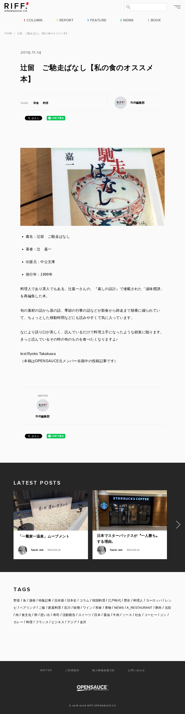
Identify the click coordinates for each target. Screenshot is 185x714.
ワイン (87, 607)
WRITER (46, 670)
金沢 (83, 622)
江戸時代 (114, 600)
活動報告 (68, 615)
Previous (7, 524)
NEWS (128, 20)
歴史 (127, 600)
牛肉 (116, 615)
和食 (36, 103)
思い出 (45, 615)
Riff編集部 (138, 102)
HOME (8, 33)
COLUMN (34, 20)
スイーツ (84, 615)
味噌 (76, 607)
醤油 (107, 615)
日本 (97, 615)
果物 (108, 607)
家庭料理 (54, 607)
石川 (67, 607)
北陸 (168, 607)
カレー (18, 622)
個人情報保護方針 (103, 670)
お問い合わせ (136, 670)
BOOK (156, 20)
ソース (127, 615)
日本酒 (59, 600)
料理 (45, 103)
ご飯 (42, 607)
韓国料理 (98, 600)
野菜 (17, 600)
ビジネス (57, 622)
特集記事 (45, 600)
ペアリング (28, 607)
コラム (84, 600)
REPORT (66, 20)
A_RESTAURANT (139, 607)
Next (178, 524)
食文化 (26, 615)
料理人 (138, 600)
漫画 (32, 600)
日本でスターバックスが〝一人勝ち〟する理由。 (128, 538)
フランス (42, 622)
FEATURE (98, 20)
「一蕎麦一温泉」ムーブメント (43, 536)
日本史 (72, 600)
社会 (138, 615)
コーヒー (150, 615)
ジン (163, 615)
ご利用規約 (72, 670)
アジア (72, 622)
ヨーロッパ (154, 600)
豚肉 (158, 607)
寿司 (56, 615)
